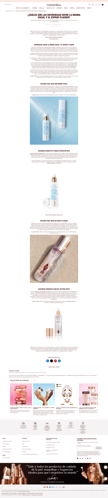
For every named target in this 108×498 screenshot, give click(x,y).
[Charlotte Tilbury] (54, 4)
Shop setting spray (54, 38)
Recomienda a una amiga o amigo (53, 442)
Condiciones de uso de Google (37, 494)
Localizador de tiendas (7, 441)
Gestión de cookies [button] (39, 493)
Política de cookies (6, 451)
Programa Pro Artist (50, 447)
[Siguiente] (34, 380)
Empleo (4, 446)
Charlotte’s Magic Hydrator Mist (37, 153)
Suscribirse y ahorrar (50, 444)
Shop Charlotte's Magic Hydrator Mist (54, 37)
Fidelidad (89, 4)
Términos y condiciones (22, 493)
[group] (21, 400)
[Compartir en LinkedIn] (59, 360)
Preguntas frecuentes (26, 449)
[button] (99, 4)
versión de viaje (70, 301)
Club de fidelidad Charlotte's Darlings (30, 454)
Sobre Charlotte (5, 443)
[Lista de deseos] (95, 4)
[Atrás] (31, 380)
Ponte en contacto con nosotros (24, 491)
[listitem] (23, 8)
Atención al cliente (26, 441)
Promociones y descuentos (51, 453)
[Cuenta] (92, 5)
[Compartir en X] (51, 360)
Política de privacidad (6, 449)
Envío (23, 443)
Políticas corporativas (31, 493)
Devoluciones (25, 446)
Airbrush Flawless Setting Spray (42, 291)
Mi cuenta (24, 451)
